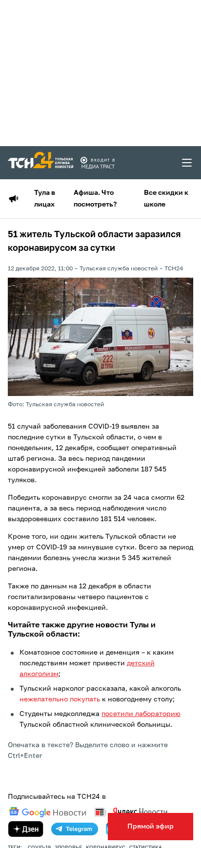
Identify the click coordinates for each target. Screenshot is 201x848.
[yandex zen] (25, 829)
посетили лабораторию (141, 714)
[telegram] (74, 829)
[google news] (47, 812)
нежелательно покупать (60, 699)
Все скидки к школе (166, 198)
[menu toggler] (187, 163)
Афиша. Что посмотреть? (95, 198)
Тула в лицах (44, 198)
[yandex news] (130, 812)
